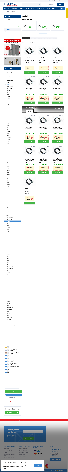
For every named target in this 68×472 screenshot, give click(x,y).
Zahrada (8, 82)
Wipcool (8, 90)
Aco (7, 164)
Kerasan (8, 237)
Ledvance (8, 254)
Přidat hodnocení (9, 412)
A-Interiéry (8, 100)
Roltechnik (8, 301)
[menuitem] (7, 8)
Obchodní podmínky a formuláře (9, 457)
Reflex (8, 186)
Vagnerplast (9, 319)
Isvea (8, 223)
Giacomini (8, 272)
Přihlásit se (13, 391)
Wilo (7, 334)
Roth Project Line (10, 307)
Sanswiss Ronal (9, 309)
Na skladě (9, 19)
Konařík (9, 32)
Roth (8, 305)
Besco (8, 264)
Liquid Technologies (10, 86)
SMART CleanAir (9, 88)
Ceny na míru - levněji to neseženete (24, 452)
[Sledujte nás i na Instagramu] (46, 466)
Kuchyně (8, 76)
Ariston (8, 201)
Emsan (8, 182)
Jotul (8, 205)
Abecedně (55, 38)
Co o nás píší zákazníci (22, 456)
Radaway (8, 297)
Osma (8, 141)
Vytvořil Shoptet (53, 470)
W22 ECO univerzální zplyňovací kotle (13, 323)
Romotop (8, 303)
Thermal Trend (9, 317)
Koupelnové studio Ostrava (23, 450)
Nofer (8, 250)
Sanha (8, 260)
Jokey (8, 278)
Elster (8, 207)
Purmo (8, 293)
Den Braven (9, 98)
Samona (8, 252)
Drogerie (8, 78)
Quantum (8, 295)
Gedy (8, 248)
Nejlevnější (33, 38)
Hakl (7, 176)
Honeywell (8, 96)
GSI (7, 213)
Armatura (8, 194)
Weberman (9, 332)
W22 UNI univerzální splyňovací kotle (13, 325)
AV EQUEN (8, 174)
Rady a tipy (9, 0)
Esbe (8, 180)
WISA (8, 92)
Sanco (8, 262)
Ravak (8, 143)
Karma (8, 133)
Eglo (7, 256)
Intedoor (8, 125)
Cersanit (8, 113)
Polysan (8, 291)
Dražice (8, 158)
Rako (8, 149)
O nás (5, 459)
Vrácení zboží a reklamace (8, 450)
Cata (8, 229)
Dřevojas (8, 170)
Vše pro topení (9, 72)
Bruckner (8, 192)
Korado (8, 135)
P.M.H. (8, 289)
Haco (8, 209)
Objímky (8, 221)
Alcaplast (8, 104)
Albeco (8, 172)
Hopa (8, 123)
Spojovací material (10, 219)
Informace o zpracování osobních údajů (9, 455)
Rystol (8, 258)
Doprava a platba (15, 0)
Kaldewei (8, 131)
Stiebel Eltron (9, 156)
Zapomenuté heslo (12, 397)
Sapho (8, 315)
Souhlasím (38, 465)
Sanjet (8, 311)
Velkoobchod (6, 452)
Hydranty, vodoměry (10, 80)
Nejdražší (40, 38)
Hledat (40, 4)
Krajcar (8, 160)
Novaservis (9, 137)
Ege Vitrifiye (9, 115)
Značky (8, 84)
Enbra (8, 178)
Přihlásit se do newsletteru (28, 438)
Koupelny (8, 74)
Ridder (8, 225)
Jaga (8, 166)
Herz (7, 168)
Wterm (8, 336)
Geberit (8, 117)
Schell (8, 246)
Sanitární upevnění (10, 217)
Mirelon (8, 233)
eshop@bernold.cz (56, 449)
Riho (7, 145)
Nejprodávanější (47, 38)
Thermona (8, 162)
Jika (7, 129)
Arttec (8, 106)
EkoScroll (8, 184)
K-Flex (8, 231)
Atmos (8, 203)
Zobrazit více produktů (43, 33)
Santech (8, 313)
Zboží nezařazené (10, 266)
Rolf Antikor (9, 188)
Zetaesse (8, 338)
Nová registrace (13, 394)
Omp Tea (8, 227)
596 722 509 (48, 420)
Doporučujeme (26, 38)
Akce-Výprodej (9, 70)
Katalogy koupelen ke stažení (23, 448)
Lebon (8, 94)
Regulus (8, 299)
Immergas (8, 276)
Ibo (7, 274)
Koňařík (8, 215)
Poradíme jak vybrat (22, 454)
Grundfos (8, 121)
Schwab (8, 190)
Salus (8, 147)
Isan (7, 127)
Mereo (8, 280)
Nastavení (4, 468)
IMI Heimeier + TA (10, 268)
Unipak (8, 235)
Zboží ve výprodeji (10, 270)
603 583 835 (64, 420)
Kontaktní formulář (55, 459)
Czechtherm (9, 244)
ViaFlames (8, 321)
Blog (4, 0)
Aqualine (8, 211)
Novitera (8, 139)
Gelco (8, 119)
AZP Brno (8, 102)
